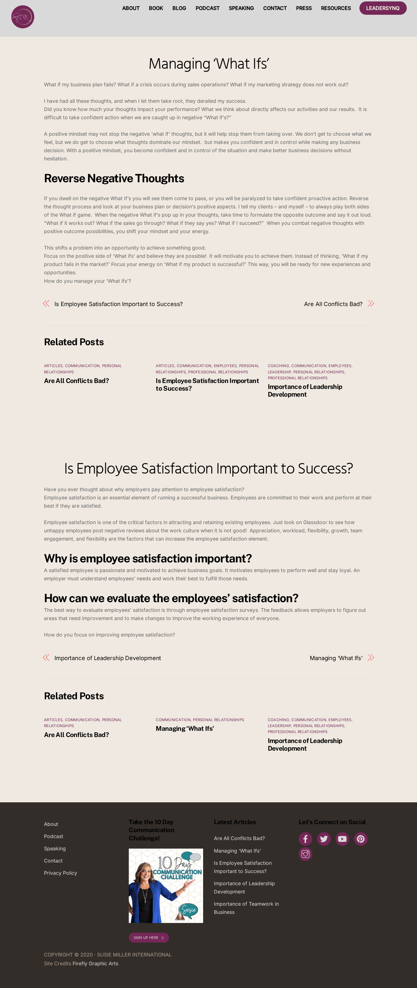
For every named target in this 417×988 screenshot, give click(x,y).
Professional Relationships (218, 372)
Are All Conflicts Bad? (333, 303)
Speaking (241, 8)
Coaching (278, 365)
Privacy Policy (60, 873)
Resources (336, 8)
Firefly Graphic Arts (95, 963)
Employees (225, 365)
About (131, 8)
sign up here (146, 937)
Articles (53, 365)
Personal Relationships (318, 372)
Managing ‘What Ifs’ (208, 64)
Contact (275, 8)
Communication (82, 365)
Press (304, 8)
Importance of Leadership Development (305, 390)
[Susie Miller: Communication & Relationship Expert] (22, 28)
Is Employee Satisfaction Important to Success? (118, 303)
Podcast (208, 8)
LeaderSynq (383, 8)
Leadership (279, 372)
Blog (179, 8)
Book (156, 8)
